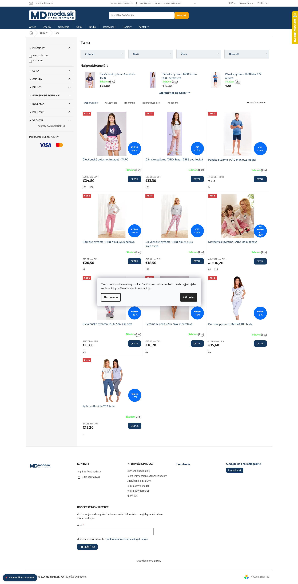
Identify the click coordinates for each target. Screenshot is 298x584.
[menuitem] (33, 27)
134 (216, 269)
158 (91, 187)
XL (84, 269)
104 (147, 187)
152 (84, 187)
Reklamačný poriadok (138, 486)
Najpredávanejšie (151, 103)
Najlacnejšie (111, 103)
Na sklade (40, 55)
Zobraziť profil (234, 470)
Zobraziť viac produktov (172, 92)
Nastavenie (111, 297)
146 (147, 269)
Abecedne (173, 103)
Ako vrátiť (132, 496)
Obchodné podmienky (121, 3)
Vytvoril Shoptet (260, 577)
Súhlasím (188, 297)
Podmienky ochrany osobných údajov (160, 3)
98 (209, 269)
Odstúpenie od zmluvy (139, 481)
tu (149, 288)
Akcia (37, 60)
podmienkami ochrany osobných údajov (127, 539)
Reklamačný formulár (138, 491)
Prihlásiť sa (87, 546)
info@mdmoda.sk (91, 471)
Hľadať (181, 15)
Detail (134, 178)
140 (84, 352)
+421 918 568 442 (91, 477)
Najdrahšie (129, 103)
